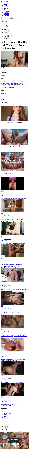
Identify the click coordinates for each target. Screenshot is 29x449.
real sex (25, 81)
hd (27, 81)
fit (1, 83)
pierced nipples (5, 83)
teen (11, 83)
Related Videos (7, 173)
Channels (6, 12)
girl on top (17, 83)
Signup (5, 21)
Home (5, 4)
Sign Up (3, 1)
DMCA (6, 414)
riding (13, 83)
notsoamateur (4, 86)
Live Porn (6, 15)
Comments (6, 175)
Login (6, 1)
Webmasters (7, 426)
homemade (3, 84)
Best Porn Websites (5, 432)
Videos (5, 5)
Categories (6, 6)
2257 (5, 416)
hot (7, 84)
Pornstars (6, 8)
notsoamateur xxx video (13, 86)
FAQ (5, 417)
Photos (5, 9)
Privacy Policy (7, 413)
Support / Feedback (8, 418)
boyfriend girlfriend (18, 81)
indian (15, 84)
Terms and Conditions (9, 411)
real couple (10, 84)
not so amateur (20, 84)
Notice (5, 429)
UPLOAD (6, 14)
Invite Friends (7, 428)
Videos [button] (5, 25)
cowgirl (11, 81)
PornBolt (3, 75)
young (7, 81)
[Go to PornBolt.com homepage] (6, 18)
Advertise (6, 425)
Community (7, 11)
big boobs (3, 81)
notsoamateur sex (10, 87)
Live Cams (6, 36)
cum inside (23, 83)
